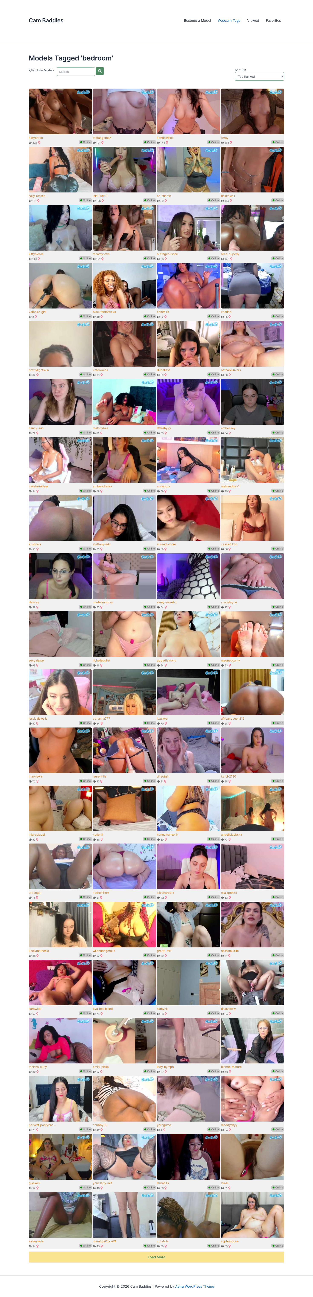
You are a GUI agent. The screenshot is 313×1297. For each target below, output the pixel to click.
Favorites (273, 20)
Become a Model (197, 20)
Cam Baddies (46, 20)
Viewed (253, 20)
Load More (156, 1257)
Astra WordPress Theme (194, 1286)
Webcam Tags (229, 20)
